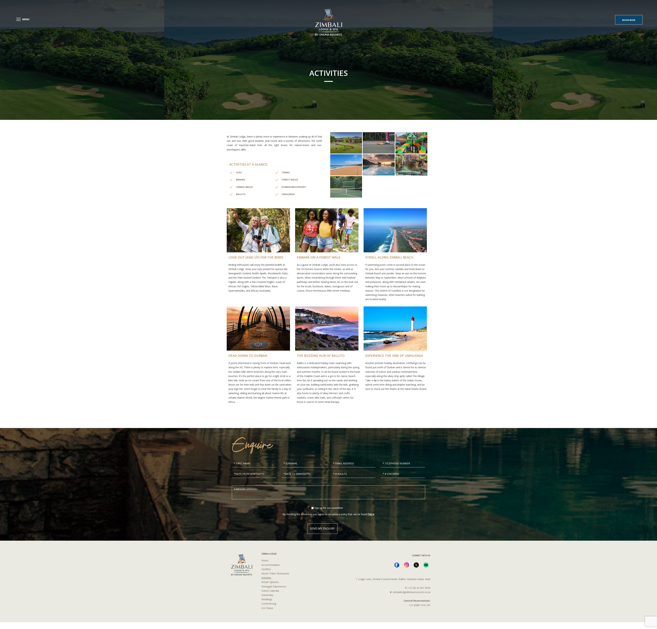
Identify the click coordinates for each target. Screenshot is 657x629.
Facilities (266, 569)
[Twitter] (416, 565)
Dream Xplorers (270, 582)
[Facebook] (396, 565)
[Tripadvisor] (426, 565)
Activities (266, 577)
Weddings (266, 599)
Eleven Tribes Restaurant (275, 573)
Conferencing (268, 603)
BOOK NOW (628, 20)
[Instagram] (406, 565)
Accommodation (270, 565)
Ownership (267, 595)
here (371, 514)
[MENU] (18, 19)
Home (264, 560)
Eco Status (267, 608)
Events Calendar (270, 590)
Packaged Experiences (273, 586)
